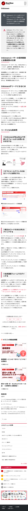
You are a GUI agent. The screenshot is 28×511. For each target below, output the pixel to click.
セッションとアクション (7, 446)
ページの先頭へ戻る (6, 333)
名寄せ (3, 396)
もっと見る (24, 463)
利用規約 (10, 506)
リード (19, 106)
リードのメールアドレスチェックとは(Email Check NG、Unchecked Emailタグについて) (13, 412)
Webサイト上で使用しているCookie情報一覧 (12, 435)
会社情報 (17, 506)
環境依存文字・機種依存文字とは (9, 456)
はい (10, 319)
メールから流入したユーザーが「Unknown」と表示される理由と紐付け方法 (14, 408)
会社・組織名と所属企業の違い (8, 459)
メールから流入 (18, 236)
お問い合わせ (21, 327)
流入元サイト (5, 439)
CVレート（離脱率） (6, 442)
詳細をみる (5, 364)
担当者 (3, 432)
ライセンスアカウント (7, 449)
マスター (4, 428)
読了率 (3, 452)
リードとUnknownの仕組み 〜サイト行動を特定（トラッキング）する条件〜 (13, 400)
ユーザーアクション (6, 404)
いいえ (18, 319)
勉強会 (3, 508)
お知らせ (4, 506)
